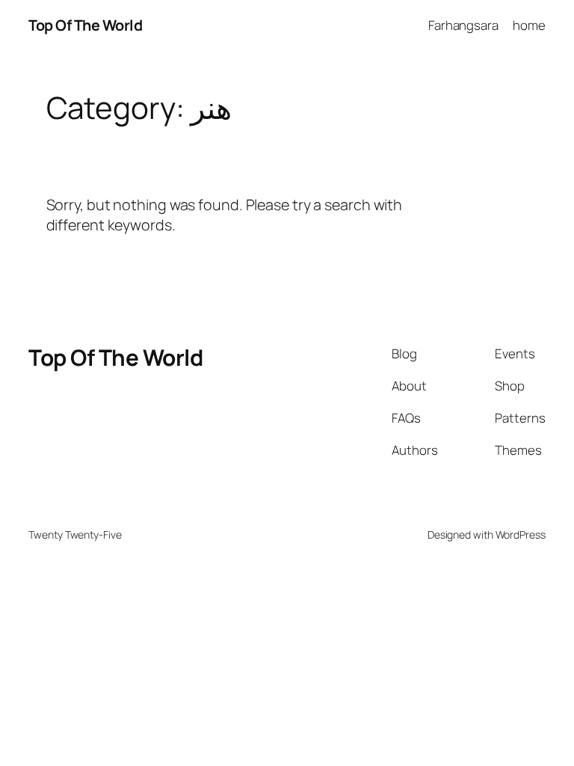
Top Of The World (85, 25)
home (529, 25)
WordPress (521, 534)
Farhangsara (463, 25)
